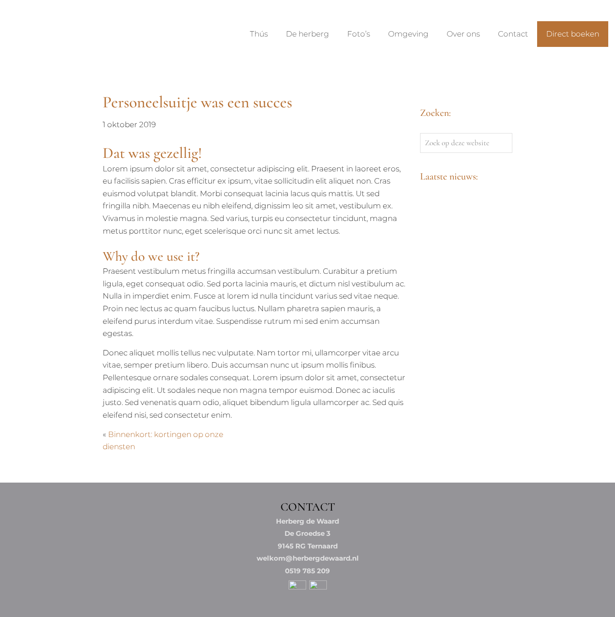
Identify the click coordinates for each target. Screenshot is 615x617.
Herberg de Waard (22, 15)
